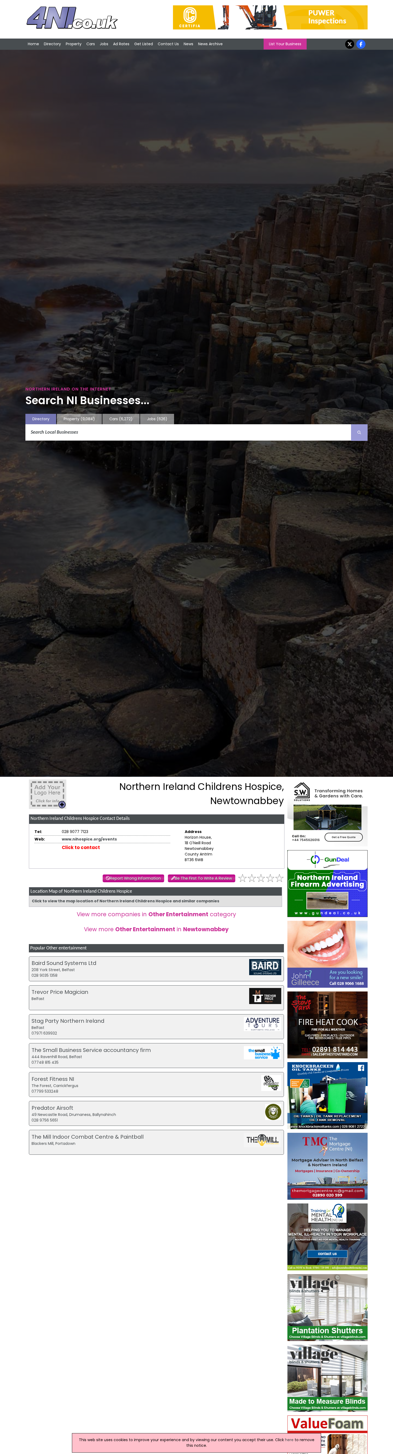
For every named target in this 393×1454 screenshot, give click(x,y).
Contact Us (168, 44)
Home (33, 44)
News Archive (210, 44)
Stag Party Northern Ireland (68, 1021)
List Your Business (285, 44)
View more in (156, 929)
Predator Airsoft (52, 1108)
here (289, 1439)
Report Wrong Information (135, 878)
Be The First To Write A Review (203, 878)
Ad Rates (121, 44)
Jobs (104, 44)
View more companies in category (156, 914)
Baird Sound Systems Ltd (64, 963)
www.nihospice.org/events (89, 839)
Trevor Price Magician (60, 992)
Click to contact (81, 847)
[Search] (359, 432)
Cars (90, 44)
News (188, 44)
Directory (52, 44)
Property (74, 44)
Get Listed (143, 44)
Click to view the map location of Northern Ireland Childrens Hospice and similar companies (125, 901)
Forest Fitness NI (53, 1079)
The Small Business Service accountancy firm (91, 1050)
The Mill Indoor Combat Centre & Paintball (88, 1137)
